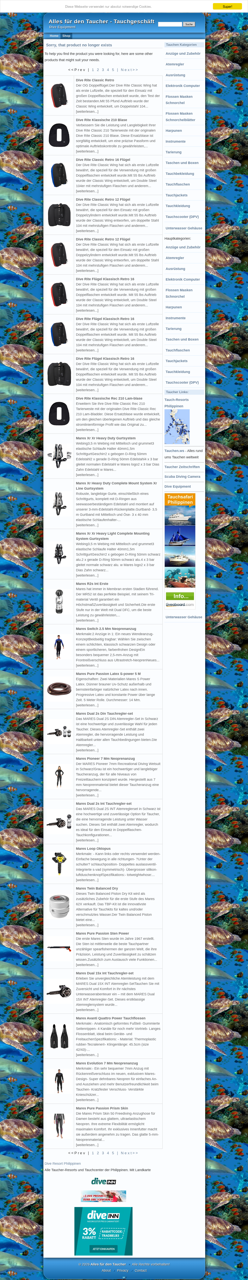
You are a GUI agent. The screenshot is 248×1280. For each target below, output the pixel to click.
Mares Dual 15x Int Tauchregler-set (104, 973)
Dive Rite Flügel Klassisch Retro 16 (105, 279)
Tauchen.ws (174, 451)
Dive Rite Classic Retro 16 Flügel (103, 160)
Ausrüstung (175, 75)
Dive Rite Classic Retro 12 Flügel (103, 199)
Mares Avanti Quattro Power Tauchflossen (111, 1018)
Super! (227, 6)
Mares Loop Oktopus (93, 849)
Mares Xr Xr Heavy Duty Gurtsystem (106, 438)
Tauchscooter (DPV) (182, 217)
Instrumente (176, 141)
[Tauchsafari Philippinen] (180, 608)
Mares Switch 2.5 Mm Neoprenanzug (106, 629)
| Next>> (128, 70)
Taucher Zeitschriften (182, 467)
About (106, 1270)
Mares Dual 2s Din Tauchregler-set (104, 713)
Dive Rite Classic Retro (95, 80)
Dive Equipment (177, 486)
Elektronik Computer (183, 86)
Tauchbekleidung (180, 174)
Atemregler (175, 64)
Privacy (122, 1270)
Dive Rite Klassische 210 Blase (101, 120)
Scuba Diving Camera (182, 477)
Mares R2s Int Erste (92, 584)
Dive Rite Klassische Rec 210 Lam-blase (109, 398)
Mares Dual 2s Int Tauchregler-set (104, 804)
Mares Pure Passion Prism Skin (102, 1108)
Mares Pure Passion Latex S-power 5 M (108, 674)
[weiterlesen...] (87, 112)
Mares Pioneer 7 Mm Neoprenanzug (105, 759)
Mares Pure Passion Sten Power (102, 933)
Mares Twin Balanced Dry (97, 888)
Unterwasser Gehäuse (184, 228)
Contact (141, 1270)
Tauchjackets (177, 195)
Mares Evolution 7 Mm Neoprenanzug (107, 1063)
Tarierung (174, 152)
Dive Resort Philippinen (63, 1164)
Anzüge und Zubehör (183, 54)
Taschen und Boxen (182, 163)
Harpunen (174, 131)
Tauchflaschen (178, 184)
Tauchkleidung (178, 206)
